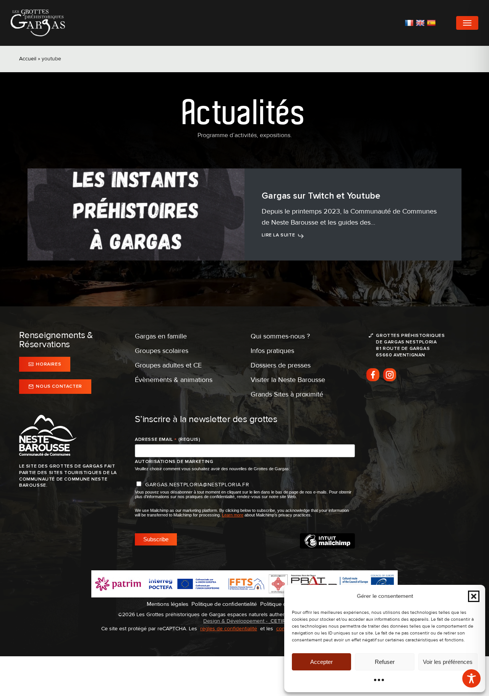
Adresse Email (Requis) (167, 439)
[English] (421, 23)
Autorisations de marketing (174, 462)
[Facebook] (372, 374)
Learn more (232, 515)
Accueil (27, 58)
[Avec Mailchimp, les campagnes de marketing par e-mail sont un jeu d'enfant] (327, 547)
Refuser (385, 662)
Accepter (321, 662)
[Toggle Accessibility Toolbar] (471, 678)
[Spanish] (432, 23)
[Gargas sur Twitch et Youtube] (136, 214)
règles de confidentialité (228, 628)
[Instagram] (389, 374)
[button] (474, 596)
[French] (410, 23)
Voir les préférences (448, 662)
